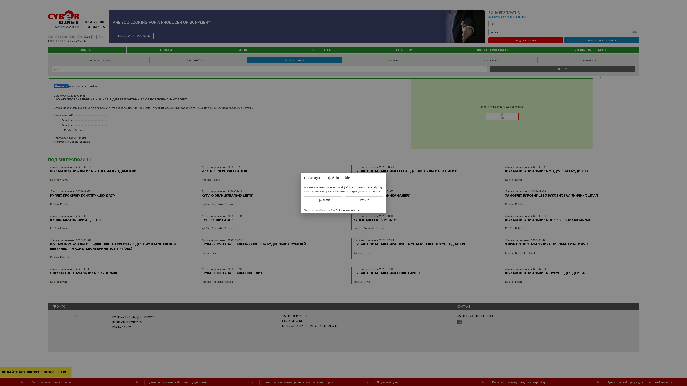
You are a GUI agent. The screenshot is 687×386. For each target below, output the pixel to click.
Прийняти (323, 200)
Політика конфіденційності (347, 210)
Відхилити (365, 200)
